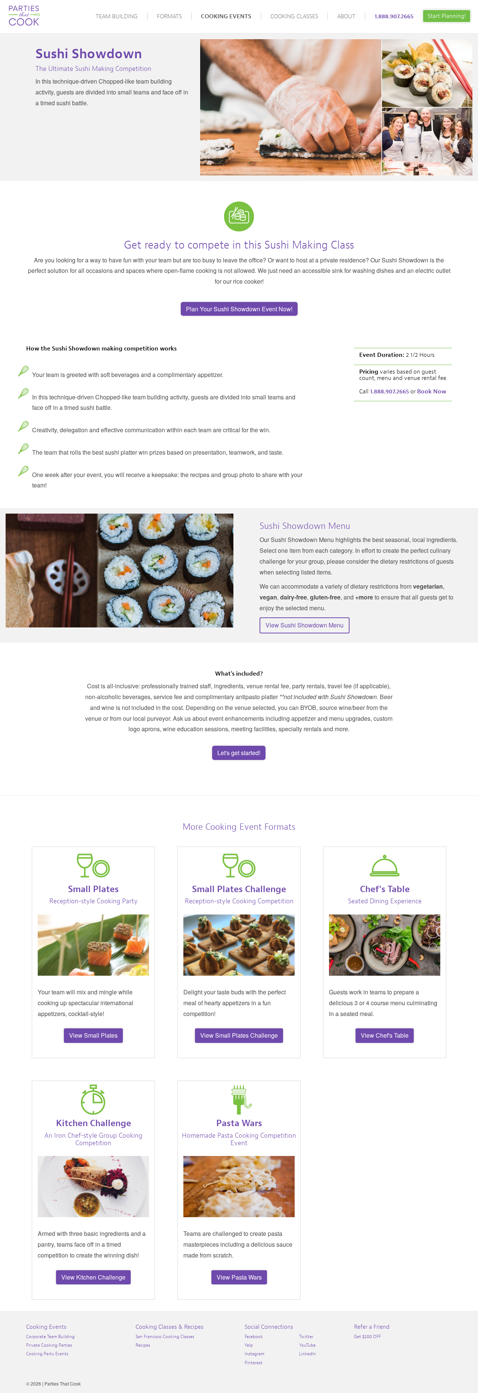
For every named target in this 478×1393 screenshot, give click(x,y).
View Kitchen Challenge (93, 1277)
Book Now (431, 391)
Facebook (254, 1337)
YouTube (307, 1345)
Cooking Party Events (47, 1354)
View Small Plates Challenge (239, 1035)
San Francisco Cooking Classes (165, 1337)
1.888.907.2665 (394, 16)
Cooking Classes (294, 16)
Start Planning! (447, 16)
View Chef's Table (385, 1035)
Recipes (143, 1345)
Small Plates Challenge (239, 889)
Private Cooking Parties (49, 1345)
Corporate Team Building (50, 1337)
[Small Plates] (93, 865)
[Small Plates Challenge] (239, 865)
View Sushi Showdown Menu (305, 625)
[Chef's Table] (384, 865)
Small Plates (93, 889)
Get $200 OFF (367, 1337)
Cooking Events (226, 16)
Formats (169, 16)
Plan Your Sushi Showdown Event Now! (239, 309)
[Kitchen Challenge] (93, 1099)
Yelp (249, 1345)
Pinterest (254, 1363)
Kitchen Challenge (93, 1123)
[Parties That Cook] (24, 12)
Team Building (117, 16)
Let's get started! (238, 752)
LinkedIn (307, 1354)
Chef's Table (385, 889)
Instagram (254, 1354)
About (346, 16)
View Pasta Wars (239, 1277)
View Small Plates (93, 1035)
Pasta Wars (239, 1123)
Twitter (306, 1337)
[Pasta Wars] (239, 1099)
